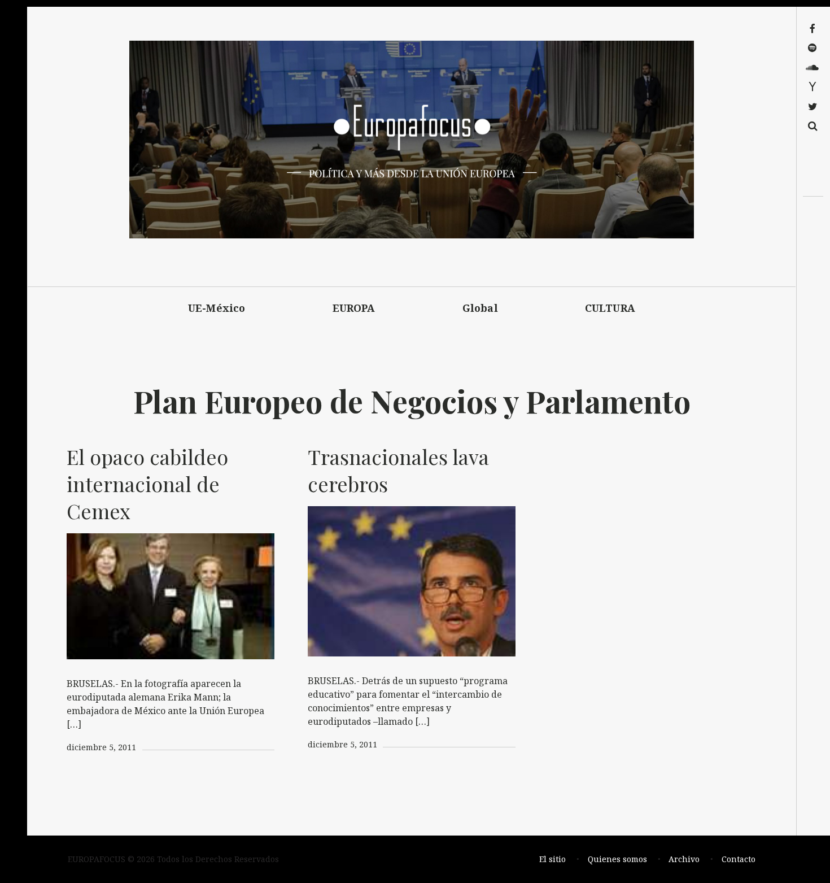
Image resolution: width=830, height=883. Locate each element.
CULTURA (610, 308)
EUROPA (354, 308)
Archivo (684, 859)
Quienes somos (617, 859)
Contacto (738, 859)
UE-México (217, 308)
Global (480, 308)
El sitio (552, 859)
